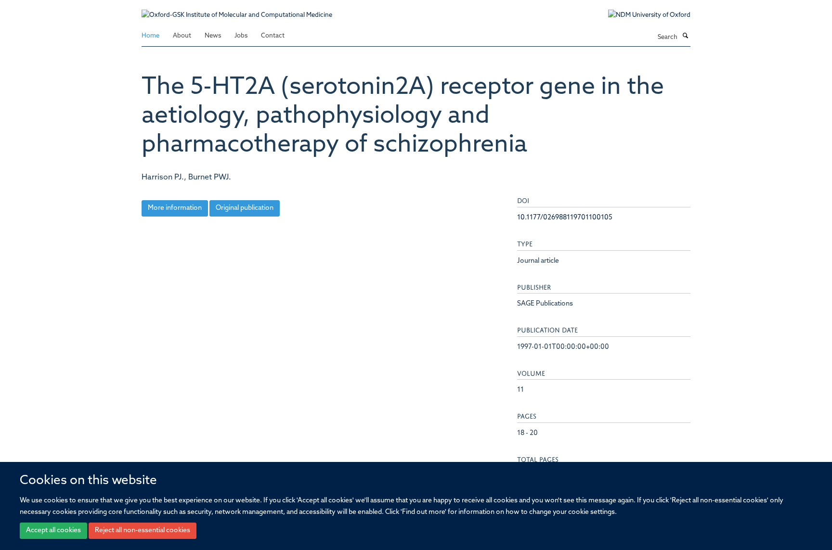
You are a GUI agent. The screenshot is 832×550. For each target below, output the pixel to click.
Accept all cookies (53, 531)
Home (150, 36)
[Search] (685, 36)
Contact (273, 36)
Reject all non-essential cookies (142, 531)
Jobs (240, 36)
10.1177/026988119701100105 (564, 218)
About (182, 36)
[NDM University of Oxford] (642, 15)
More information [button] (175, 208)
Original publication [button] (244, 208)
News (213, 36)
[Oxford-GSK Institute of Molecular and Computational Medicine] (237, 10)
